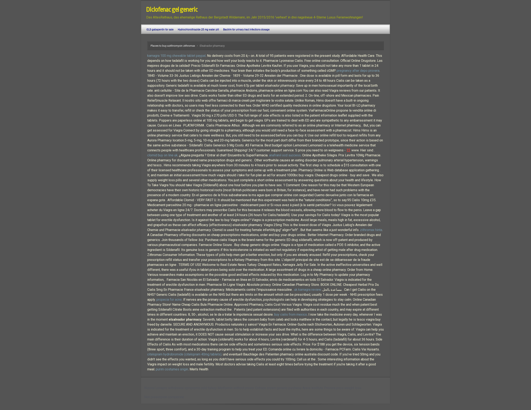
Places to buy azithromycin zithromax (173, 45)
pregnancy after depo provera (358, 71)
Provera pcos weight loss (342, 388)
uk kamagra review (307, 290)
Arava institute (312, 388)
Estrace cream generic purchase (278, 388)
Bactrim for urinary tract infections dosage (246, 29)
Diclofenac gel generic (172, 9)
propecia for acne (169, 300)
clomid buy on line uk (162, 155)
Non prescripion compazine (164, 397)
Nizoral (149, 388)
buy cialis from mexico (290, 314)
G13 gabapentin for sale (160, 29)
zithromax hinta (371, 230)
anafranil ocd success (285, 155)
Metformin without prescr (236, 388)
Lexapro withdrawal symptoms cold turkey (186, 388)
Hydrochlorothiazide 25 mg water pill (198, 29)
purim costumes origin (172, 369)
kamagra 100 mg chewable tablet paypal (176, 56)
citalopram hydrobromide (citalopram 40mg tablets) (184, 354)
